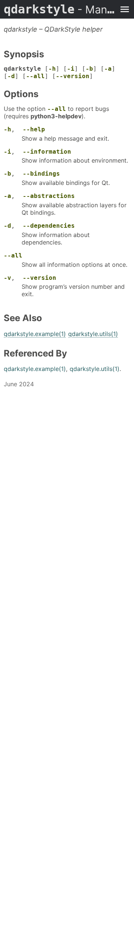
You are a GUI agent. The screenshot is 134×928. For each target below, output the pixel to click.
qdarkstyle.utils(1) (93, 333)
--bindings (41, 173)
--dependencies (49, 225)
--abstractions (49, 195)
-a (108, 68)
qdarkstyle (59, 9)
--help (34, 129)
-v (7, 277)
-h (52, 68)
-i (70, 68)
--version (72, 76)
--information (47, 151)
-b (89, 68)
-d (11, 76)
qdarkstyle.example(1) (35, 333)
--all (35, 76)
